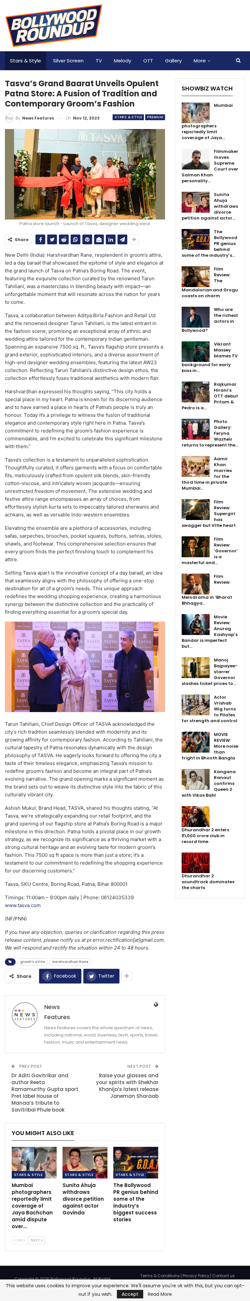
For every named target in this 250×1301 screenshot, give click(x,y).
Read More (160, 1294)
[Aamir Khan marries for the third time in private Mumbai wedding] (196, 466)
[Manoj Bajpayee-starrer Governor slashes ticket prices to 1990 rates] (196, 667)
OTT (148, 60)
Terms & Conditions (160, 1275)
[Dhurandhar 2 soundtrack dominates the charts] (196, 863)
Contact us (223, 1275)
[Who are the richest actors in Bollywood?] (196, 317)
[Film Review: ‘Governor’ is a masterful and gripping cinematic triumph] (196, 546)
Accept (130, 1294)
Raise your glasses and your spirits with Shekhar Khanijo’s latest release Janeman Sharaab (127, 1085)
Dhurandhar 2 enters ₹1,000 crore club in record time (205, 836)
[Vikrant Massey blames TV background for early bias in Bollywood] (196, 351)
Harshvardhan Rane (70, 961)
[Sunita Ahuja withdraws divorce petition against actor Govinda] (84, 1163)
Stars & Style (25, 60)
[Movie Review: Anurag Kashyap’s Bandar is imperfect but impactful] (196, 624)
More (200, 60)
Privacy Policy (196, 1275)
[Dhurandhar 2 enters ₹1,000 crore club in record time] (196, 816)
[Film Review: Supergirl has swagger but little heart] (196, 509)
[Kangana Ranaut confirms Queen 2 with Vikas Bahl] (196, 779)
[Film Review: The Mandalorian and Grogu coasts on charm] (196, 276)
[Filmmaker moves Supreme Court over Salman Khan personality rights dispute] (196, 159)
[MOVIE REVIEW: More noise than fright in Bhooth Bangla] (196, 742)
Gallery (173, 60)
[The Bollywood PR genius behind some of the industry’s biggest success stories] (135, 1163)
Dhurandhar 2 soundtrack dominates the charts (208, 882)
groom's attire (32, 961)
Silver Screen (68, 60)
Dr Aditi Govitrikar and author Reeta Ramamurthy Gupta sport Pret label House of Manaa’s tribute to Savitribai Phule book (44, 1092)
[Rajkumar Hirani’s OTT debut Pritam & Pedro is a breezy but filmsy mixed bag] (196, 392)
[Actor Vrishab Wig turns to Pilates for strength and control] (196, 704)
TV (99, 60)
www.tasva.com (23, 905)
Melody (122, 60)
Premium (155, 117)
